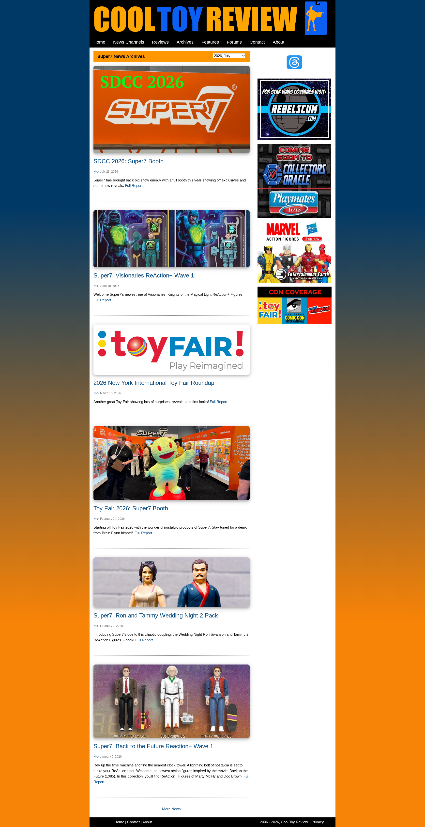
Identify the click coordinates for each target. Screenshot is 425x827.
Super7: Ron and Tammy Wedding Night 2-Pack (155, 615)
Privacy (318, 822)
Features (210, 42)
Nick (96, 171)
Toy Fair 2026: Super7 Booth (130, 508)
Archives (185, 42)
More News (171, 809)
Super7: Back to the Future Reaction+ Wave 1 (153, 746)
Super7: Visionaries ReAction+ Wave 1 (143, 275)
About (278, 42)
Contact (257, 42)
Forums (234, 42)
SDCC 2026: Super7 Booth (128, 161)
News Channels (128, 42)
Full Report (133, 185)
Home (99, 42)
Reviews (160, 42)
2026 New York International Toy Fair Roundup (153, 382)
